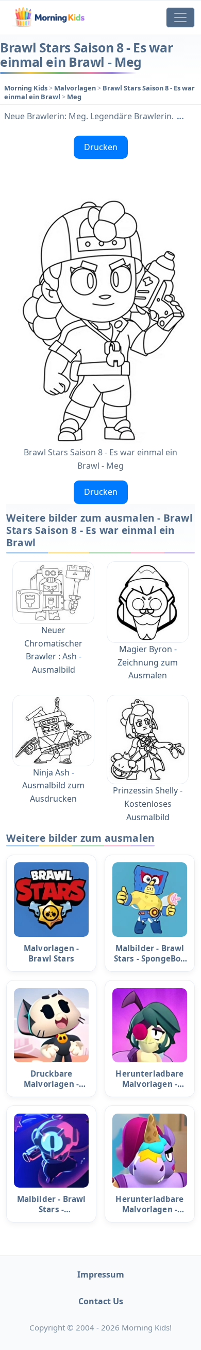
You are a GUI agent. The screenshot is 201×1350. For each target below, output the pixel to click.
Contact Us (100, 1301)
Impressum (100, 1274)
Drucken (101, 147)
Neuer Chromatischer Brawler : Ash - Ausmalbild (53, 649)
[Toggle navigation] (180, 17)
